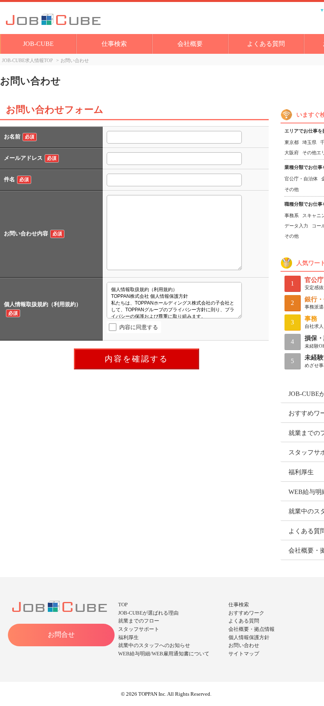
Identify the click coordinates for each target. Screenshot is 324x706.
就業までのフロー (138, 621)
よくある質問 (266, 43)
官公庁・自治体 (301, 179)
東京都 (291, 142)
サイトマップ (243, 654)
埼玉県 (309, 142)
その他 (291, 189)
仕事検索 (114, 43)
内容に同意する (138, 327)
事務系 (291, 215)
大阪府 (291, 152)
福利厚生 (128, 637)
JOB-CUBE (38, 43)
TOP (123, 605)
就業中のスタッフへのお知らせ (154, 645)
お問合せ (61, 634)
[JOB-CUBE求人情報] (79, 18)
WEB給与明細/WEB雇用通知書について (163, 654)
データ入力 (296, 226)
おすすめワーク (246, 613)
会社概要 (190, 43)
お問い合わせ (243, 645)
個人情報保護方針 (248, 637)
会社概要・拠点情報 (251, 629)
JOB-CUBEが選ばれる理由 (148, 613)
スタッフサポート (138, 629)
